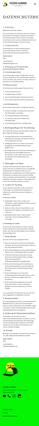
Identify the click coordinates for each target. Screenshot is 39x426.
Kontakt (5, 413)
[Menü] (35, 4)
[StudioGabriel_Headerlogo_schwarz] (16, 4)
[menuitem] (35, 4)
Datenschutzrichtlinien (10, 416)
